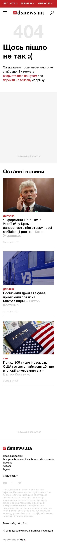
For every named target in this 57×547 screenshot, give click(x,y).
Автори (7, 466)
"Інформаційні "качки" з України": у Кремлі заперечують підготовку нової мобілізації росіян (27, 228)
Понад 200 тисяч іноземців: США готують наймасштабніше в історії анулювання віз (28, 368)
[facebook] (12, 483)
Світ (5, 359)
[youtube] (4, 483)
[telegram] (19, 483)
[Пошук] (52, 13)
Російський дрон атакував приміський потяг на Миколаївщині (24, 299)
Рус (25, 523)
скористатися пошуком (20, 76)
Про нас (7, 463)
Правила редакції (13, 456)
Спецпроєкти (10, 476)
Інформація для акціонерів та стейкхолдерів (28, 460)
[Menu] (5, 12)
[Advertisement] (28, 125)
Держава (8, 216)
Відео (6, 470)
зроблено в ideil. (14, 540)
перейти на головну (17, 80)
